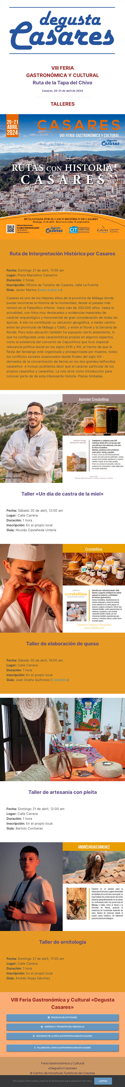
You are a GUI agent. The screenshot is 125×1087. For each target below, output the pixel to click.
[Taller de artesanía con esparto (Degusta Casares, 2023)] (62, 699)
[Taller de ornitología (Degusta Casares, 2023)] (62, 843)
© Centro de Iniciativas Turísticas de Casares (62, 1073)
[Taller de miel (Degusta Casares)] (62, 395)
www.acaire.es (50, 290)
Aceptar (103, 1081)
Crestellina (60, 680)
